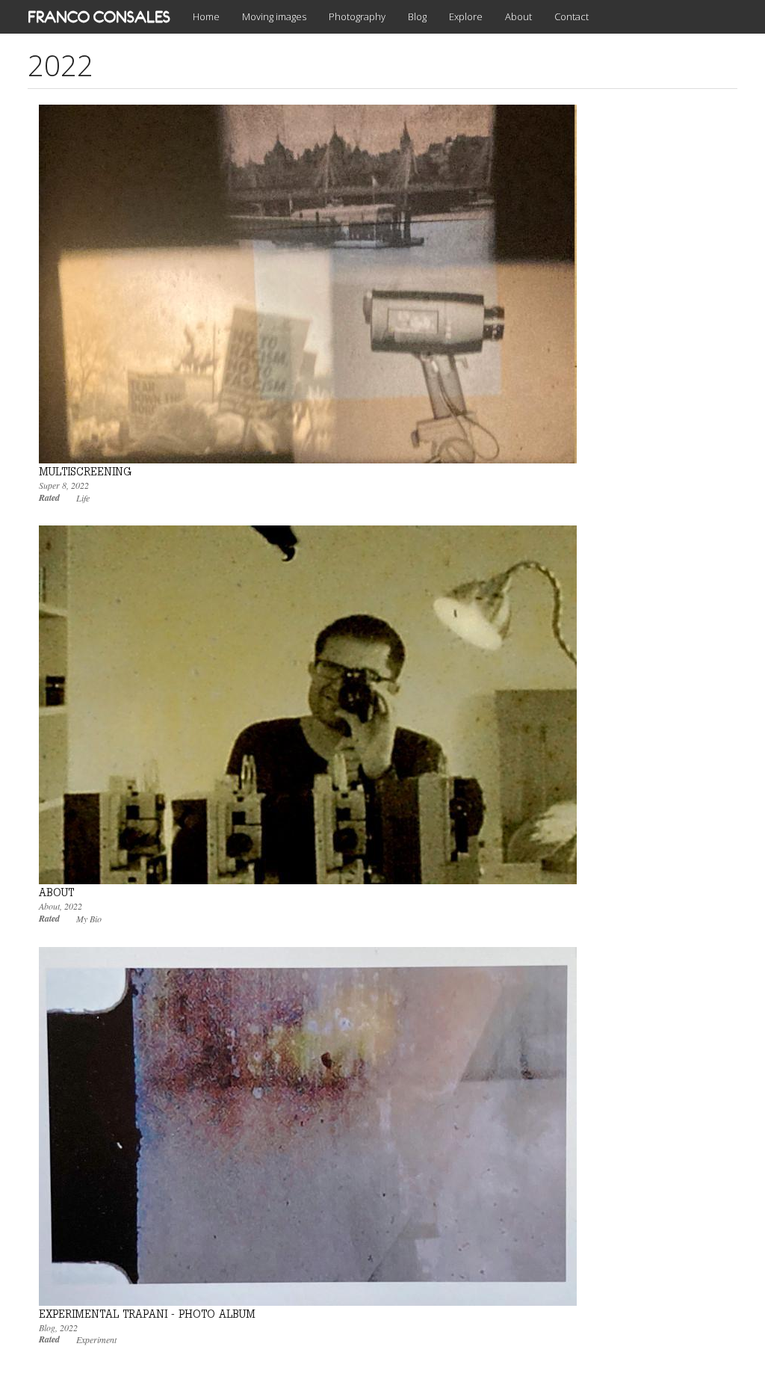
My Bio (89, 919)
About (518, 16)
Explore (466, 16)
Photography (357, 16)
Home (206, 16)
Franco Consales (99, 16)
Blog (417, 16)
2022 (80, 485)
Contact (571, 16)
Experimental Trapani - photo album (147, 1313)
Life (83, 498)
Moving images (274, 16)
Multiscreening (85, 471)
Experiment (96, 1339)
